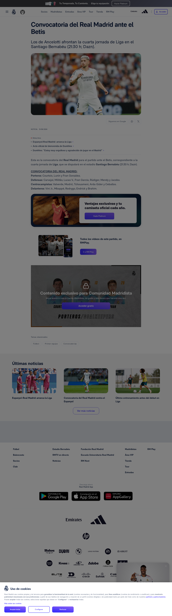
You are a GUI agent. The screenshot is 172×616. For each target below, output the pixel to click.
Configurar (39, 609)
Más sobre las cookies (12, 603)
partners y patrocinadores (155, 597)
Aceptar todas (15, 609)
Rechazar (63, 609)
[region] (86, 599)
